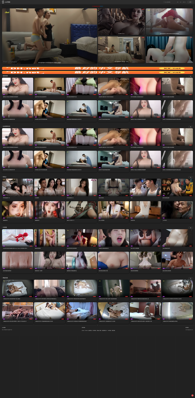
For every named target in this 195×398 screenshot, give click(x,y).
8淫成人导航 (99, 330)
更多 (190, 76)
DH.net (83, 330)
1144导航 (109, 330)
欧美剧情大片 (104, 330)
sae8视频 (7, 2)
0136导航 (94, 330)
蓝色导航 (90, 330)
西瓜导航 (113, 330)
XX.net (86, 330)
